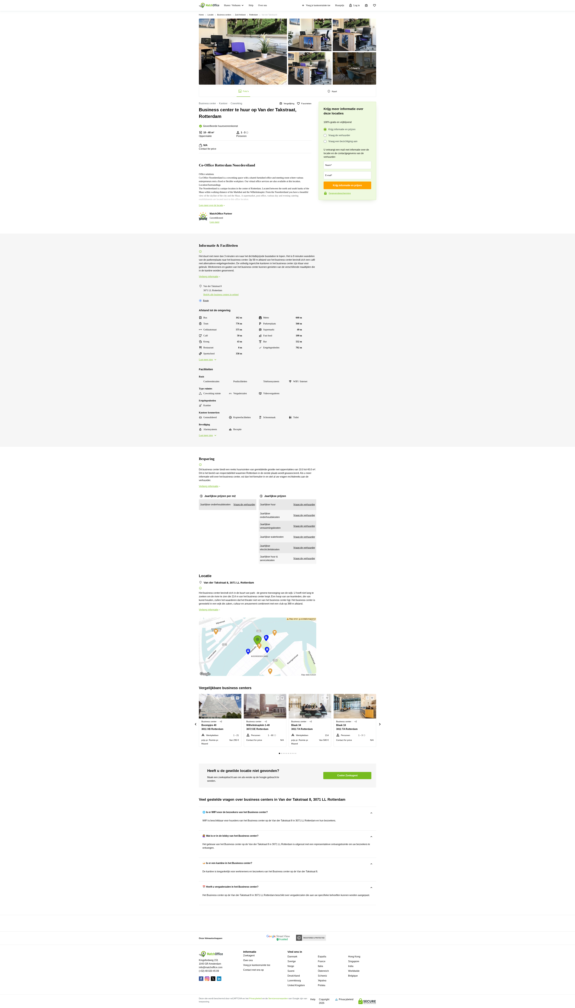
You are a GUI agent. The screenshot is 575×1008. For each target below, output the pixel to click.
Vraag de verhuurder (339, 135)
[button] (232, 698)
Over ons (262, 5)
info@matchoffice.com (210, 967)
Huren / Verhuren (232, 5)
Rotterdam (253, 15)
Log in (356, 5)
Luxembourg (294, 980)
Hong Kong (354, 956)
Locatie (211, 15)
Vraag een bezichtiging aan (342, 141)
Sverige (292, 961)
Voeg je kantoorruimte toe (318, 5)
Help (251, 5)
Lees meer (214, 222)
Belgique (353, 975)
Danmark (292, 956)
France (321, 961)
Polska (321, 985)
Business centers (224, 15)
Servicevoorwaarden (278, 998)
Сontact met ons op (253, 970)
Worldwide (354, 971)
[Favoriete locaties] (374, 5)
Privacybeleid (255, 998)
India (350, 966)
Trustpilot (323, 206)
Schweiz (322, 975)
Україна (322, 980)
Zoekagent (249, 955)
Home (201, 15)
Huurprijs (339, 5)
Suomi (291, 971)
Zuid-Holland (240, 15)
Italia (320, 966)
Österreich (323, 971)
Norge (291, 966)
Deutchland (294, 975)
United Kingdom (296, 985)
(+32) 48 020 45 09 (209, 971)
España (322, 956)
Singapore (353, 961)
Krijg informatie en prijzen (341, 129)
